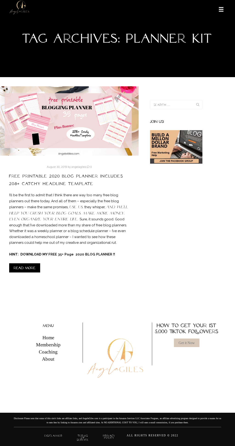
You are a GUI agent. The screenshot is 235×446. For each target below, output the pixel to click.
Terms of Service (83, 437)
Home (48, 337)
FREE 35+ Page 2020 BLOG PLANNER (80, 254)
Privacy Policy (109, 436)
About (48, 359)
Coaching (48, 352)
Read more (25, 268)
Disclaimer (54, 435)
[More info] (218, 9)
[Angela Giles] (19, 9)
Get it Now (187, 343)
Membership (48, 345)
